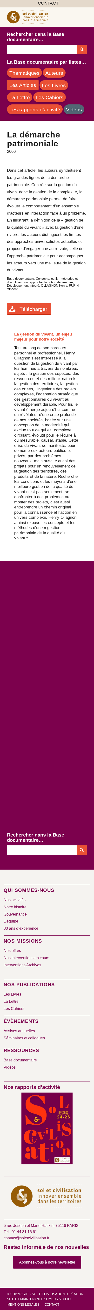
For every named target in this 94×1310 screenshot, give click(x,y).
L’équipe (11, 921)
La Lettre (11, 1001)
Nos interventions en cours (26, 958)
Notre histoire (15, 907)
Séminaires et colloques (24, 1038)
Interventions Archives (22, 965)
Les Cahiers (14, 1009)
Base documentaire (20, 1060)
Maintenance (31, 1299)
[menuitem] (48, 3)
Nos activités (15, 900)
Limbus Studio (58, 1299)
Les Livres (12, 994)
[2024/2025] (47, 1129)
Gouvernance (15, 914)
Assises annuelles (19, 1031)
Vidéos (10, 1067)
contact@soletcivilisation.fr (26, 1238)
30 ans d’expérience (21, 928)
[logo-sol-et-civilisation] (39, 17)
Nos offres (12, 951)
